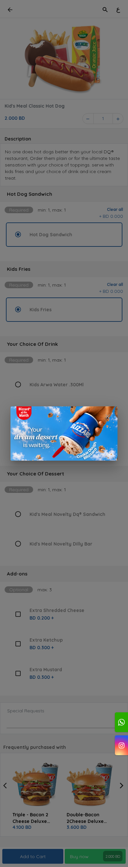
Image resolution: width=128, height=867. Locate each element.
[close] (107, 416)
